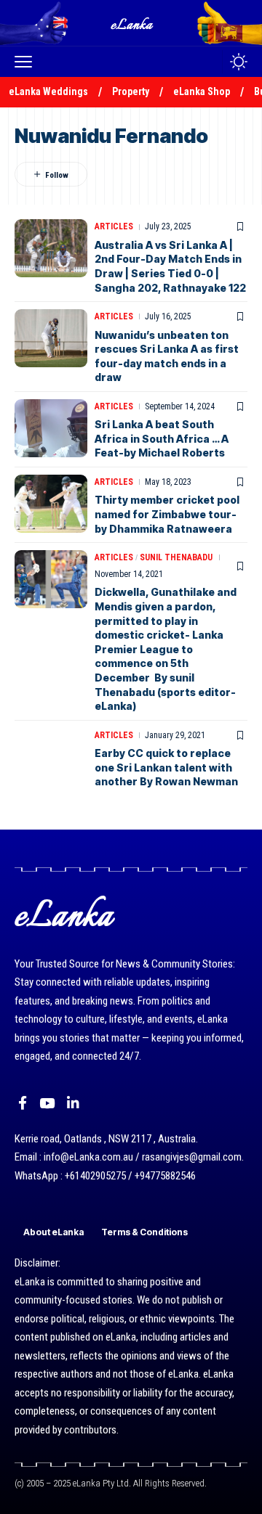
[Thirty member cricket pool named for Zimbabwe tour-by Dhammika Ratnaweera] (51, 504)
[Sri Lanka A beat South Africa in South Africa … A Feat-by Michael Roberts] (51, 428)
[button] (27, 61)
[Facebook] (23, 1103)
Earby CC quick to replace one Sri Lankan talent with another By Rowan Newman (166, 767)
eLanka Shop (201, 91)
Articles (114, 226)
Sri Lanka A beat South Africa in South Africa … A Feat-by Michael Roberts (162, 438)
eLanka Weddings (48, 91)
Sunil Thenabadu (176, 557)
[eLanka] (132, 23)
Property (130, 91)
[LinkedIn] (73, 1103)
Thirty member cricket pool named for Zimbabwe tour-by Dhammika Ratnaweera (167, 514)
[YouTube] (47, 1103)
